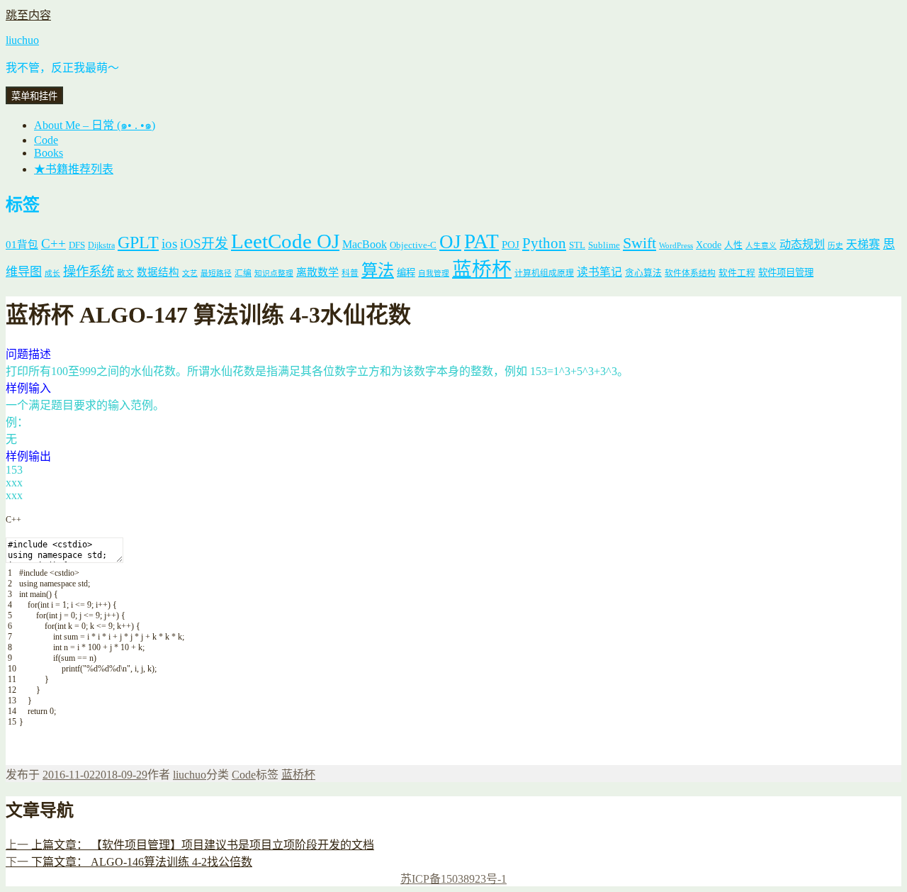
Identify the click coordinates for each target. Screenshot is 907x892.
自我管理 (433, 273)
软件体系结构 (690, 273)
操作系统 (88, 271)
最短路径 (216, 273)
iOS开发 (204, 243)
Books (48, 153)
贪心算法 (643, 273)
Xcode (708, 244)
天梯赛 (863, 244)
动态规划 (802, 244)
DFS (77, 245)
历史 (835, 246)
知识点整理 (273, 273)
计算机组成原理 (544, 273)
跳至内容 (28, 15)
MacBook (364, 244)
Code (46, 140)
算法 (377, 270)
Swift (639, 243)
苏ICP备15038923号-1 (453, 879)
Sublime (604, 245)
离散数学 (317, 272)
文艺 (190, 273)
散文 (125, 273)
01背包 (22, 244)
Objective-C (413, 245)
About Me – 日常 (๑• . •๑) (94, 125)
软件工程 (737, 273)
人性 (733, 245)
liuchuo (22, 40)
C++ (53, 243)
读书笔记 (599, 272)
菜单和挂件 (34, 96)
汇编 (243, 273)
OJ (450, 241)
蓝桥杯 (482, 269)
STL (577, 245)
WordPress (676, 246)
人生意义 (761, 246)
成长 (52, 273)
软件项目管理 (785, 272)
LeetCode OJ (285, 241)
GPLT (138, 242)
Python (544, 243)
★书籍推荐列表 (73, 169)
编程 (406, 272)
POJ (510, 244)
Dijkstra (101, 245)
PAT (481, 241)
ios (169, 243)
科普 (350, 273)
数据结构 (158, 272)
